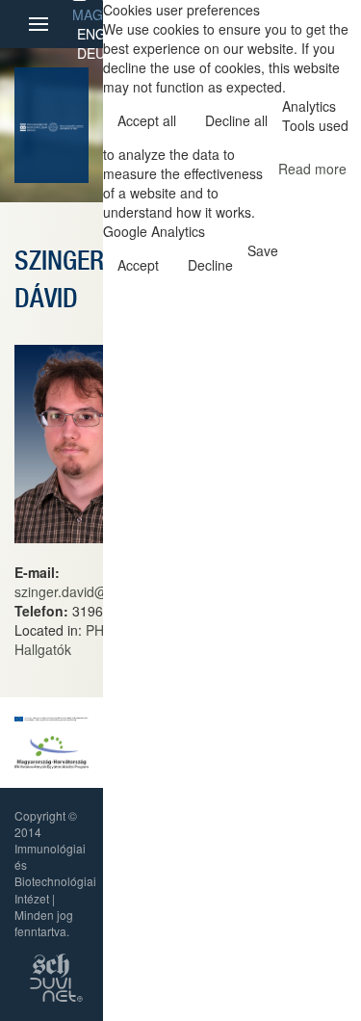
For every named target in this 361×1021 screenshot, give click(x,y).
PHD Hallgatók (64, 639)
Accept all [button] (146, 120)
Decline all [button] (236, 120)
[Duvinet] (56, 988)
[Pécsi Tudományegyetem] (65, 125)
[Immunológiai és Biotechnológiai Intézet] (33, 125)
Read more (312, 168)
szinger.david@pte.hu (80, 591)
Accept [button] (138, 265)
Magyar (100, 14)
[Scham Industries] (51, 964)
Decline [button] (210, 265)
